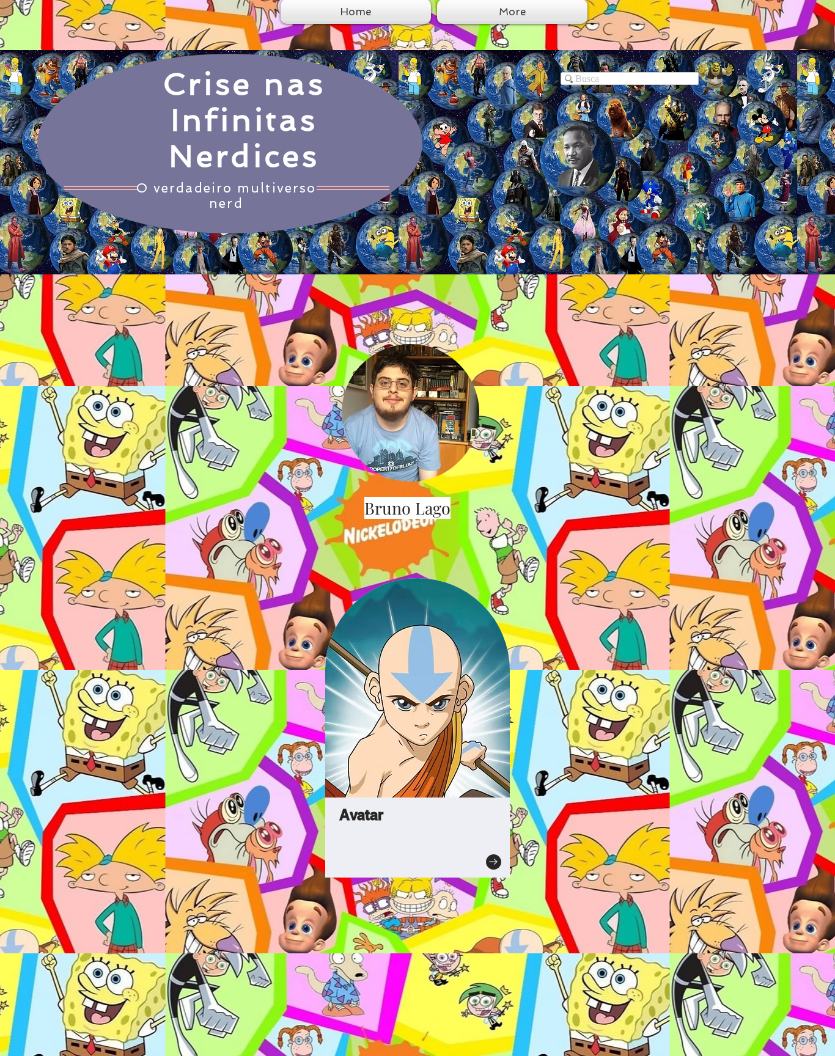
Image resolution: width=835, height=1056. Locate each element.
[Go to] (493, 862)
